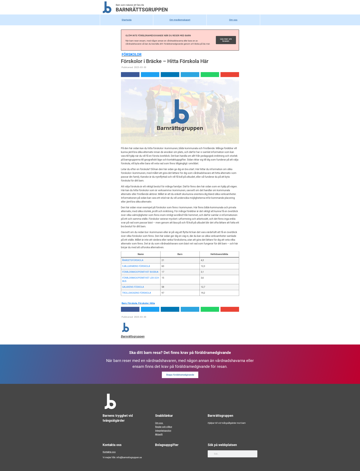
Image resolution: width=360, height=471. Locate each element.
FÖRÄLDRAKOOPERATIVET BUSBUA (140, 272)
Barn (124, 303)
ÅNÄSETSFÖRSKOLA (132, 260)
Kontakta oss (109, 452)
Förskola (132, 303)
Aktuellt (159, 434)
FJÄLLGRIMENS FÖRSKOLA (136, 266)
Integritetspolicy (163, 430)
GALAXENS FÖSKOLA (133, 287)
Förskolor (131, 55)
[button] (130, 74)
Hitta (152, 303)
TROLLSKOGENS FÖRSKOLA (136, 293)
